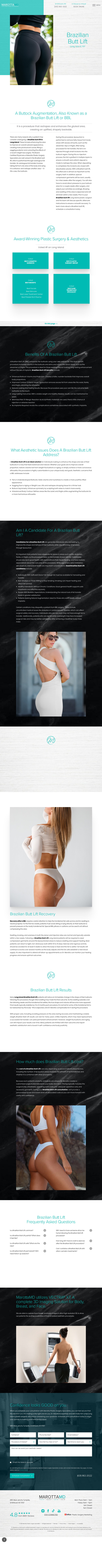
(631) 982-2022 (60, 6)
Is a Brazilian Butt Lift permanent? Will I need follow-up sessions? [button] (24, 1252)
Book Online (79, 6)
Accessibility (80, 1523)
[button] (4, 1539)
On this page (50, 323)
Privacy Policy (24, 1470)
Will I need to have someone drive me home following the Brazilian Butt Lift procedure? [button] (70, 1233)
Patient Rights (71, 1523)
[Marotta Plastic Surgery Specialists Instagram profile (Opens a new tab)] (42, 1510)
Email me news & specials (23, 1462)
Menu (98, 5)
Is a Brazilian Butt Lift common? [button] (21, 1230)
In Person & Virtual (79, 4)
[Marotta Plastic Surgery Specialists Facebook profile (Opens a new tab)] (48, 1510)
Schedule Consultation (21, 1476)
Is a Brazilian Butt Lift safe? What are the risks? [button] (25, 1244)
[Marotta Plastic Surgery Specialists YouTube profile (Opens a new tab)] (59, 1510)
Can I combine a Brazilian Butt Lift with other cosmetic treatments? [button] (70, 1249)
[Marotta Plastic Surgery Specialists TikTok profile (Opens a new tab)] (53, 1510)
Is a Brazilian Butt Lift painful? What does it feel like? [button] (25, 1236)
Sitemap (55, 1523)
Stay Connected (51, 1515)
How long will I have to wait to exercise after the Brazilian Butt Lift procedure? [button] (70, 1242)
